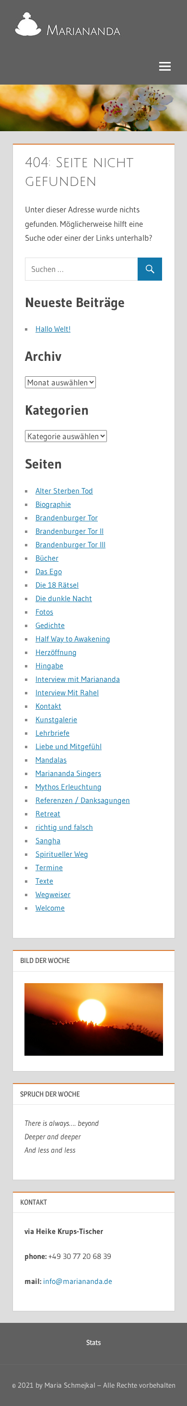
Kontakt (48, 706)
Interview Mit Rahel (67, 692)
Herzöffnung (56, 652)
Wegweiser (52, 894)
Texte (44, 881)
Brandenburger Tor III (70, 544)
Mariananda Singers (68, 773)
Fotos (44, 612)
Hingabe (49, 665)
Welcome (50, 908)
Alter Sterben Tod (64, 490)
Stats (93, 1342)
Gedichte (50, 625)
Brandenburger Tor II (69, 531)
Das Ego (48, 571)
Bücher (46, 558)
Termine (49, 867)
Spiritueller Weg (61, 854)
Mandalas (51, 760)
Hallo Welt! (52, 328)
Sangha (47, 840)
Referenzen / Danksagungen (82, 800)
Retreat (47, 813)
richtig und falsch (64, 827)
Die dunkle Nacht (63, 598)
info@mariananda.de (77, 1281)
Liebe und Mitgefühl (68, 746)
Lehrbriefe (52, 733)
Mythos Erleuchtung (68, 786)
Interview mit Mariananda (77, 679)
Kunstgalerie (56, 719)
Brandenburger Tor (66, 517)
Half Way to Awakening (72, 638)
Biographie (53, 504)
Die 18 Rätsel (57, 585)
